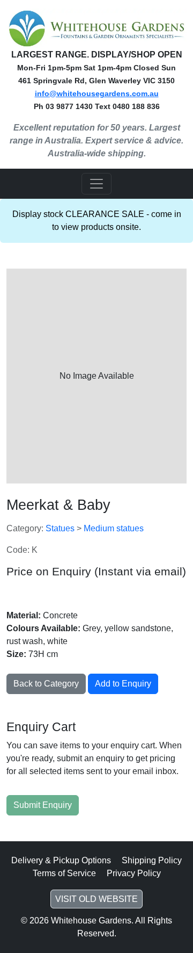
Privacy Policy (134, 873)
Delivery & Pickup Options (61, 860)
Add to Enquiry (123, 683)
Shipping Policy (152, 860)
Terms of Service (64, 873)
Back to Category (46, 683)
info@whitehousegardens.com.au (97, 93)
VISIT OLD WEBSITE (96, 899)
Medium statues (114, 528)
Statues (61, 528)
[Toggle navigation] (96, 183)
